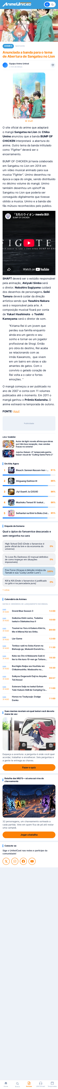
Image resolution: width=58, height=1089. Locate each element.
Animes (8, 46)
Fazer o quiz (29, 767)
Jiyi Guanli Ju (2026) (27, 491)
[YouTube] (32, 861)
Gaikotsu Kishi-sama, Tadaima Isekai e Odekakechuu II (27, 620)
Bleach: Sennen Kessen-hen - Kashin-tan (31, 470)
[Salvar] (52, 65)
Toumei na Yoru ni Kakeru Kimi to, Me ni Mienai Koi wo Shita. (29, 630)
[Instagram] (14, 861)
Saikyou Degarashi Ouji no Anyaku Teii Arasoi (29, 678)
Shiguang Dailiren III (26, 481)
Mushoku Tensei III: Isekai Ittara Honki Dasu (29, 502)
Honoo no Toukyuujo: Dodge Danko (26, 698)
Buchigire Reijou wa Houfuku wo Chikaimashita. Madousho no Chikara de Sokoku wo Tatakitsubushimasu (28, 668)
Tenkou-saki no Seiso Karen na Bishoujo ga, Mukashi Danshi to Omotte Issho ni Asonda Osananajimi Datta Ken (28, 647)
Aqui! (16, 411)
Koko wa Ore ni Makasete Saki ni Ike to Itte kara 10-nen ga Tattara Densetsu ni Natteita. (28, 657)
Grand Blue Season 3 (22, 611)
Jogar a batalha (29, 834)
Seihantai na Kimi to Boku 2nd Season (31, 513)
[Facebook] (23, 861)
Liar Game (17, 638)
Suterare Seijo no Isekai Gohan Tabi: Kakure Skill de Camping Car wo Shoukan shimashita (29, 688)
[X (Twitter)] (6, 861)
